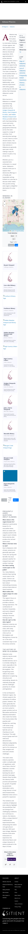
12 (20, 52)
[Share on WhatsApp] (14, 864)
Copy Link (12, 859)
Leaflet (12, 231)
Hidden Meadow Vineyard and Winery (9, 117)
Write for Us (17, 898)
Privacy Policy (18, 906)
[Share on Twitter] (5, 864)
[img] (13, 215)
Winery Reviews (6, 889)
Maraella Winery (9, 433)
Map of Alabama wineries (22, 63)
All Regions (5, 27)
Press (16, 892)
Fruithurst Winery (9, 308)
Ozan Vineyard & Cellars (9, 484)
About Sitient (18, 895)
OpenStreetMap (20, 231)
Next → (16, 500)
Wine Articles (6, 892)
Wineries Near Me (7, 881)
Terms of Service (18, 904)
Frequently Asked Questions (23, 78)
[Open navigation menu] (25, 1)
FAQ (16, 889)
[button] (13, 212)
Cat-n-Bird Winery (9, 285)
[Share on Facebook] (10, 864)
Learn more (22, 930)
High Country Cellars (8, 359)
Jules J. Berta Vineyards (8, 408)
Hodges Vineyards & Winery (9, 384)
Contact (16, 881)
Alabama (12, 27)
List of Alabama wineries (22, 70)
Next (16, 245)
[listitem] (10, 260)
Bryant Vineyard (9, 265)
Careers (16, 901)
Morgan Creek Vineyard (8, 458)
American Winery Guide (11, 1)
